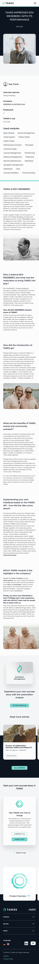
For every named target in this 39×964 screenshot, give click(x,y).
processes (17, 584)
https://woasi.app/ (9, 555)
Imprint (6, 956)
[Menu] (35, 3)
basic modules (17, 578)
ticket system (8, 580)
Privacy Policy (8, 959)
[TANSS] (8, 3)
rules (8, 584)
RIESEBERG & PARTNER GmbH (14, 104)
